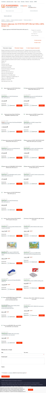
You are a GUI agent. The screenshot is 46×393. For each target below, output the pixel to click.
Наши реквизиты (23, 386)
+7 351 (23, 6)
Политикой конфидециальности (19, 391)
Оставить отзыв (37, 42)
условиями (10, 372)
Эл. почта (26, 352)
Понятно (30, 389)
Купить (19, 105)
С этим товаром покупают (33, 48)
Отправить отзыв (5, 376)
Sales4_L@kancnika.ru (14, 386)
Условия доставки (37, 40)
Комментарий (4, 356)
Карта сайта (28, 386)
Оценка (2, 366)
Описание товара (7, 48)
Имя (2, 352)
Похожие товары (19, 48)
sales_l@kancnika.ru (32, 7)
